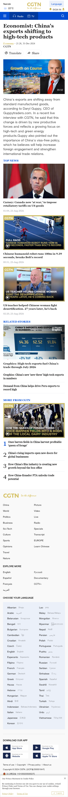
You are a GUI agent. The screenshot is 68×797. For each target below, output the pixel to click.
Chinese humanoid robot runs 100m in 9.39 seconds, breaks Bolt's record (32, 255)
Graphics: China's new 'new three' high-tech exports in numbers (33, 376)
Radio (20, 16)
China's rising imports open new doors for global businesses (32, 454)
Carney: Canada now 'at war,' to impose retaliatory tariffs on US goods (30, 204)
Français (7, 583)
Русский (38, 572)
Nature (6, 558)
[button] (7, 89)
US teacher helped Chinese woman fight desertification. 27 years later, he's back (30, 307)
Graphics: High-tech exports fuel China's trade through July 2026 (30, 365)
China (6, 504)
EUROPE (39, 540)
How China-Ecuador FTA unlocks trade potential (31, 477)
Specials (38, 528)
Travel (6, 552)
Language (56, 3)
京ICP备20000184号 (35, 769)
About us (47, 764)
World (6, 510)
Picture (37, 504)
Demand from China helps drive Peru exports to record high (31, 387)
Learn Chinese (41, 546)
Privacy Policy (7, 794)
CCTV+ (37, 583)
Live (36, 516)
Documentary (41, 577)
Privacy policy (34, 764)
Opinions (7, 546)
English (7, 572)
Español (7, 577)
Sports (6, 540)
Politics (6, 516)
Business (8, 522)
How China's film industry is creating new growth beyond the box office (32, 466)
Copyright (21, 764)
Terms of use (9, 764)
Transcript (39, 534)
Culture (7, 534)
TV (33, 16)
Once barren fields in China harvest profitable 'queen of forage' (35, 443)
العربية (6, 589)
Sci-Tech (7, 528)
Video (37, 510)
